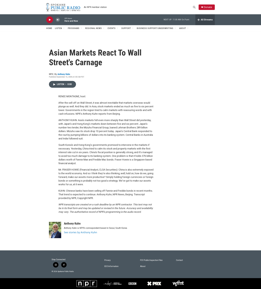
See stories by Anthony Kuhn (80, 232)
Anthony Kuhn (64, 74)
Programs (73, 28)
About (182, 28)
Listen (58, 28)
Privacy (107, 260)
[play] (49, 19)
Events (112, 28)
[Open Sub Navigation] (64, 28)
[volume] (57, 20)
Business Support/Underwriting (155, 28)
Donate (208, 7)
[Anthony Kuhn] (55, 230)
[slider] (62, 19)
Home (49, 28)
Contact (179, 260)
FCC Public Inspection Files (151, 260)
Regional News (93, 28)
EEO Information (111, 266)
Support (126, 28)
